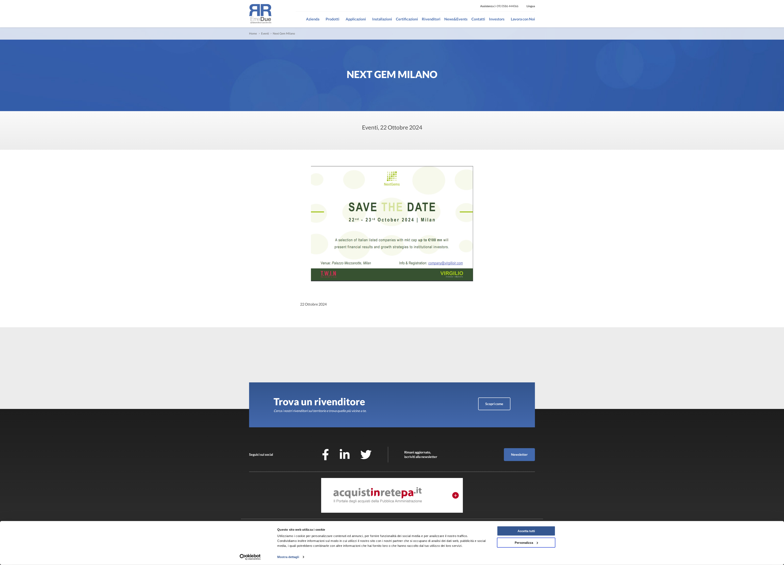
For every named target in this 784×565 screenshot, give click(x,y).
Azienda (312, 19)
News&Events (456, 19)
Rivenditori (431, 19)
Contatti (478, 19)
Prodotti (332, 19)
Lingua (531, 6)
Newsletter (519, 454)
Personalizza (524, 542)
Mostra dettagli (288, 557)
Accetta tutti (526, 531)
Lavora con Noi (523, 19)
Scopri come (494, 404)
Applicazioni (356, 19)
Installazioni (382, 19)
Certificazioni (407, 19)
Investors (496, 19)
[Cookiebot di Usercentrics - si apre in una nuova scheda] (250, 557)
